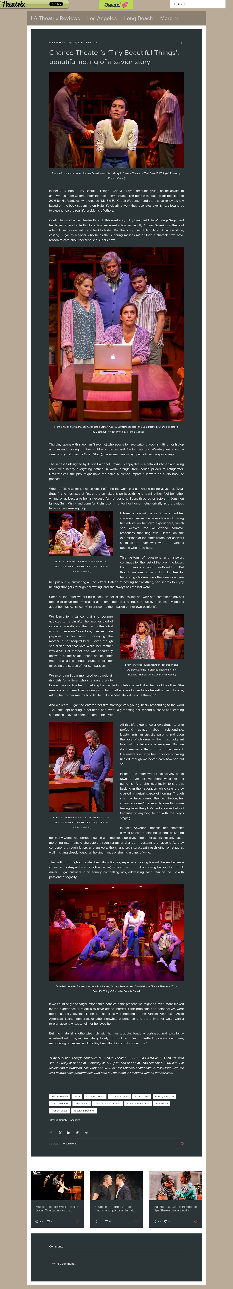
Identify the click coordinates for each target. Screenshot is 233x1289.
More (166, 18)
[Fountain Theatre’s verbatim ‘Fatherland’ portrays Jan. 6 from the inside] (116, 1185)
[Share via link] (77, 1132)
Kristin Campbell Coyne (107, 1103)
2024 (77, 1096)
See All (198, 1163)
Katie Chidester (60, 1103)
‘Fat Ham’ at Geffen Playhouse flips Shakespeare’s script (175, 1208)
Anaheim (75, 1119)
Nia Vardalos (142, 1096)
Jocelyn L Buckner (84, 1110)
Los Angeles (102, 18)
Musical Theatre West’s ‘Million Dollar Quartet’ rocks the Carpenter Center (57, 1208)
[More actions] (181, 42)
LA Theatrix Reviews (55, 18)
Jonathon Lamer (119, 1096)
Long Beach (138, 18)
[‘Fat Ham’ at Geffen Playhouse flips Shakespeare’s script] (175, 1185)
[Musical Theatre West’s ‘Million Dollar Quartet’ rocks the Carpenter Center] (57, 1185)
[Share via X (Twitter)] (60, 1132)
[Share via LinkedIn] (68, 1132)
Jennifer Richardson (138, 1103)
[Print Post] (86, 1132)
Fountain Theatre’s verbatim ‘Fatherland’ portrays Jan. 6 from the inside (114, 1208)
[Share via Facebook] (51, 1132)
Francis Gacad (60, 1110)
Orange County (58, 1119)
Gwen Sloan (81, 1103)
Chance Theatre (95, 1096)
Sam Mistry (162, 1103)
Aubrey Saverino (164, 1096)
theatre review (60, 1096)
